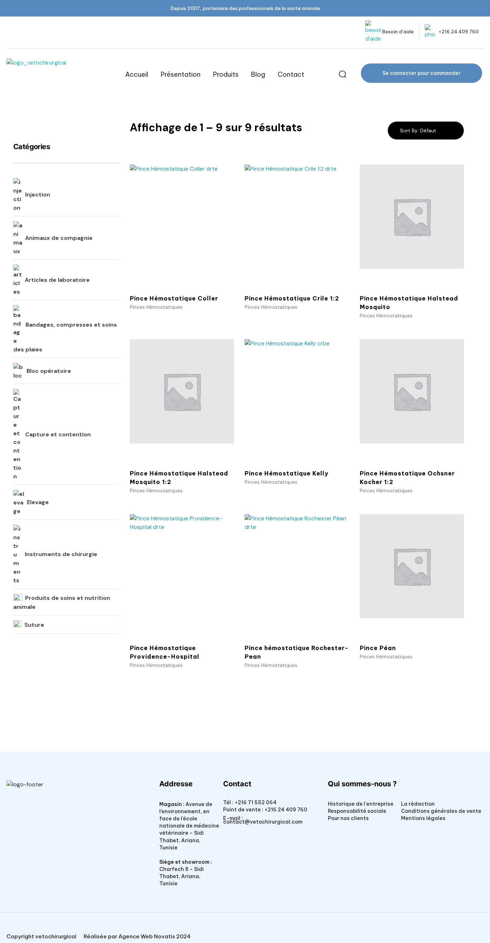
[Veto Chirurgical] (59, 74)
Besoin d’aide (398, 31)
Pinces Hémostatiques (156, 307)
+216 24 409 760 (458, 31)
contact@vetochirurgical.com (262, 822)
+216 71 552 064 (255, 802)
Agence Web (135, 936)
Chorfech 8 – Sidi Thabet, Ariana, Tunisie (181, 876)
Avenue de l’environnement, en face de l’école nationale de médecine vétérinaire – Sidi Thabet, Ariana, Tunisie (189, 825)
